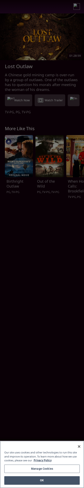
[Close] (79, 446)
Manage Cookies (42, 469)
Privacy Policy (43, 460)
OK (42, 480)
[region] (42, 464)
